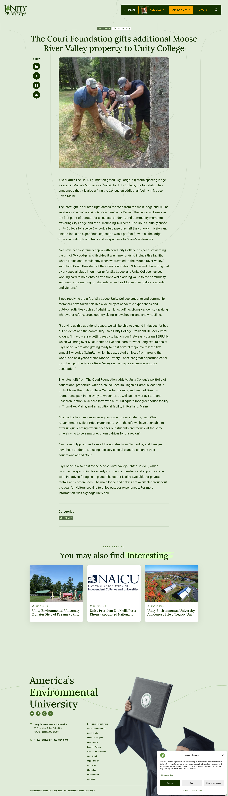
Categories (66, 511)
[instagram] (44, 713)
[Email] (36, 95)
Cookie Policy (186, 790)
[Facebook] (36, 85)
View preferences (213, 783)
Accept (170, 783)
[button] (222, 755)
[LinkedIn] (36, 66)
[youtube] (32, 713)
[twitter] (50, 713)
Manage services (167, 775)
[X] (36, 76)
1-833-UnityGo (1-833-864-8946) (51, 739)
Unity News (104, 28)
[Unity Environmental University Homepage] (15, 10)
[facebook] (38, 713)
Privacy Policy (197, 790)
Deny (192, 783)
